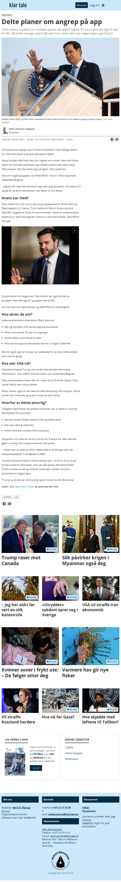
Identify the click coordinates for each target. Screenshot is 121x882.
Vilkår (85, 807)
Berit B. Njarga (21, 807)
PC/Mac (38, 754)
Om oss (6, 811)
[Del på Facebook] (112, 139)
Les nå (36, 768)
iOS (52, 754)
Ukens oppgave (73, 753)
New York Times (24, 486)
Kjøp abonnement (52, 829)
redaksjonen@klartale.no (63, 814)
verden (7, 497)
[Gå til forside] (18, 5)
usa (17, 497)
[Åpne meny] (103, 5)
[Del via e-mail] (117, 139)
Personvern (89, 811)
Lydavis (69, 747)
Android (38, 757)
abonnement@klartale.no (64, 836)
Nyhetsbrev (71, 758)
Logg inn (94, 5)
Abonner (82, 5)
